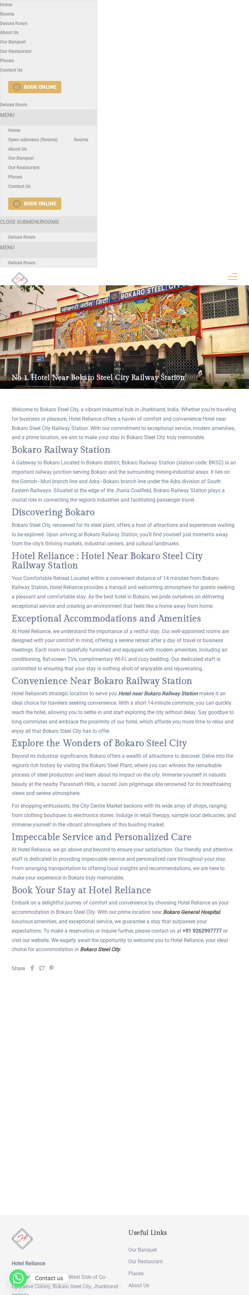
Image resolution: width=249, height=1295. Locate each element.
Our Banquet (13, 41)
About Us (9, 32)
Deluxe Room (13, 23)
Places (7, 60)
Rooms (7, 14)
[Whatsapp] (18, 1278)
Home (6, 4)
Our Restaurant (15, 51)
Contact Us (11, 70)
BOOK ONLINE (40, 87)
